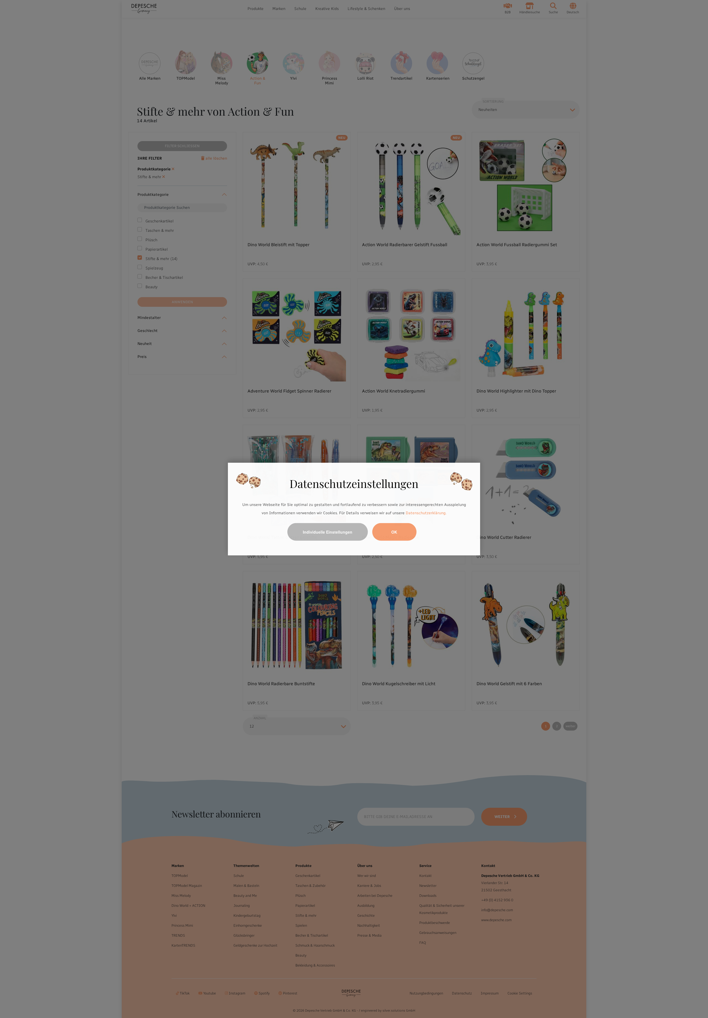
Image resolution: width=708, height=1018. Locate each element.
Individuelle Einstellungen (327, 531)
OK (394, 531)
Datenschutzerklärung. (426, 513)
